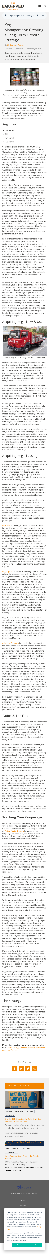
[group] (24, 15)
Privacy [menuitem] (24, 1200)
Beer (7, 1148)
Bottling (30, 1111)
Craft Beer (19, 49)
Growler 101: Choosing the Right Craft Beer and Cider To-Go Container (23, 1120)
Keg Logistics (8, 571)
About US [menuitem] (23, 1205)
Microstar (6, 525)
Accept (19, 1245)
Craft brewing (11, 1152)
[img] (37, 15)
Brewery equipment (34, 49)
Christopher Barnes (15, 45)
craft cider (10, 1115)
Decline (34, 1245)
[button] (5, 15)
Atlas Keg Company (10, 643)
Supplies (9, 49)
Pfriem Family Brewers (14, 831)
